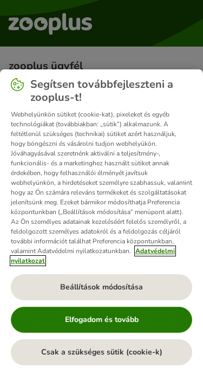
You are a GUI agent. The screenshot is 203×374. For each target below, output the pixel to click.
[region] (101, 221)
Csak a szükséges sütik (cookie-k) (101, 352)
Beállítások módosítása (101, 287)
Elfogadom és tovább (102, 319)
